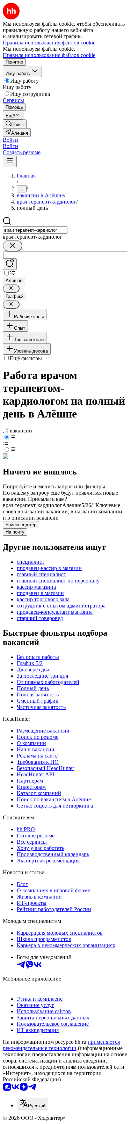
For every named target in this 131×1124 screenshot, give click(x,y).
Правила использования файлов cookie (49, 55)
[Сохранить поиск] (10, 264)
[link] (15, 123)
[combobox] (35, 230)
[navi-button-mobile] (10, 161)
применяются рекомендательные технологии (61, 1045)
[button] (10, 140)
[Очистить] (12, 245)
